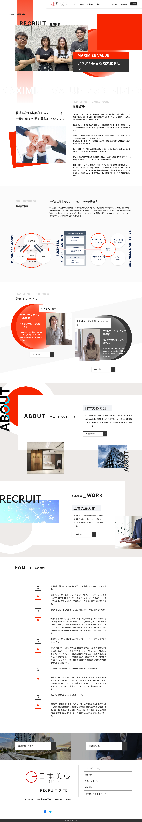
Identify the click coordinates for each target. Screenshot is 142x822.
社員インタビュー (102, 4)
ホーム (12, 14)
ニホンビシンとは (78, 4)
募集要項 (124, 4)
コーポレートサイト (93, 794)
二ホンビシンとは (92, 768)
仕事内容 (90, 4)
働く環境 (114, 4)
